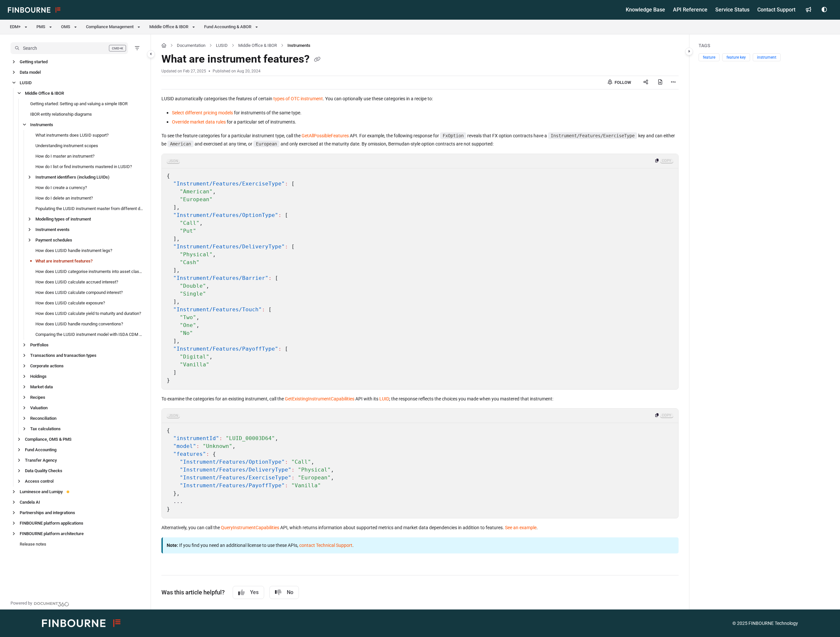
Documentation (191, 45)
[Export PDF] (660, 82)
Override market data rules (199, 122)
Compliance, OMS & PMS (48, 439)
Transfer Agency (41, 460)
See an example (520, 527)
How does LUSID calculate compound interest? (79, 292)
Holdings (38, 376)
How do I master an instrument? (64, 156)
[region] (420, 272)
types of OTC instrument (298, 98)
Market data (41, 386)
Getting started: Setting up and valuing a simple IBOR (79, 103)
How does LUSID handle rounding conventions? (79, 323)
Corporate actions (47, 365)
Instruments (41, 124)
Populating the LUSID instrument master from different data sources (89, 208)
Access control (39, 481)
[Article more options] (673, 82)
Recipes (37, 397)
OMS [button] (65, 26)
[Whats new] (808, 10)
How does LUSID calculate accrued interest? (76, 282)
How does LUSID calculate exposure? (70, 302)
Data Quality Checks (43, 470)
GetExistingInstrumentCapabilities (319, 398)
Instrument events (52, 229)
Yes (254, 592)
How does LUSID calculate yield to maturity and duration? (88, 313)
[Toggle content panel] (689, 51)
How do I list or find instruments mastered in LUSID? (83, 166)
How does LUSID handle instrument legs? (73, 250)
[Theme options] (824, 10)
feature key (736, 57)
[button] (69, 48)
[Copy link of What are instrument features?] (317, 60)
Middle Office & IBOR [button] (168, 26)
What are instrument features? (64, 261)
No (290, 592)
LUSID (26, 82)
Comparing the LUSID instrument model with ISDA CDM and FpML (89, 334)
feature (709, 57)
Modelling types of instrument (63, 219)
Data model (30, 72)
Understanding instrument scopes (66, 145)
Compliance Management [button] (110, 26)
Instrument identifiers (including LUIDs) (72, 177)
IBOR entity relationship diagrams (61, 114)
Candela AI (30, 502)
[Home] (34, 10)
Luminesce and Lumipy (41, 491)
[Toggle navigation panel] (151, 54)
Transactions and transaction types (63, 355)
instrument (766, 57)
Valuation (39, 407)
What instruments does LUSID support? (72, 135)
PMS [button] (40, 26)
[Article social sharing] (645, 82)
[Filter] (137, 48)
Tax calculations (45, 428)
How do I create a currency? (61, 187)
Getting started (34, 61)
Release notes (33, 544)
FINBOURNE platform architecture (52, 533)
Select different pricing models (202, 112)
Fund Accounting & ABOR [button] (227, 26)
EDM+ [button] (15, 26)
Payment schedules (53, 240)
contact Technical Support (325, 545)
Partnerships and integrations (47, 512)
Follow (622, 82)
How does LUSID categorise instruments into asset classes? (89, 271)
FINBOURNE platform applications (51, 523)
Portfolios (39, 344)
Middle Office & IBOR (44, 93)
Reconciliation (43, 418)
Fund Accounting (40, 449)
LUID (384, 398)
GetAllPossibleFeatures (325, 135)
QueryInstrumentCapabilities (250, 527)
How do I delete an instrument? (64, 198)
